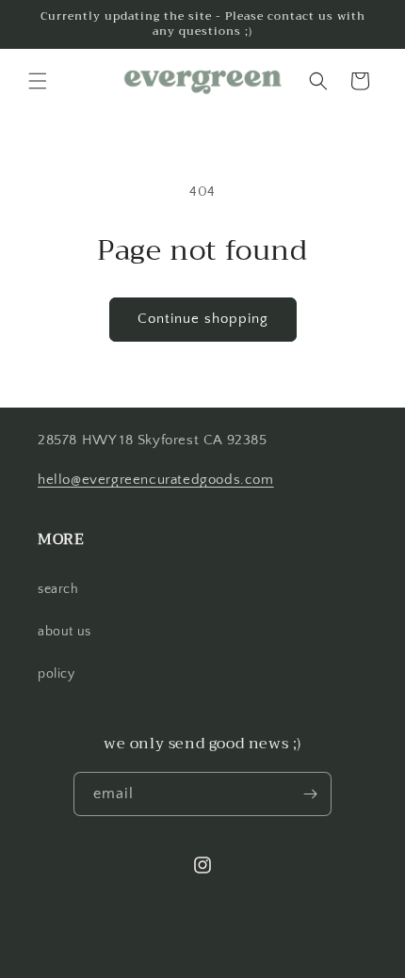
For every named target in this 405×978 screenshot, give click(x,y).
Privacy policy (351, 962)
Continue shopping (203, 319)
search (58, 589)
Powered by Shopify (246, 962)
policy (56, 673)
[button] (37, 81)
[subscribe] (310, 794)
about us (64, 631)
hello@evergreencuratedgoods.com (156, 480)
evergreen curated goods (127, 962)
